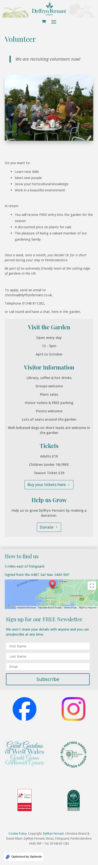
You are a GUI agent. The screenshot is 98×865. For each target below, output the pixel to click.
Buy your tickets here (46, 484)
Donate (46, 527)
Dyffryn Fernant (53, 833)
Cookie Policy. (18, 833)
